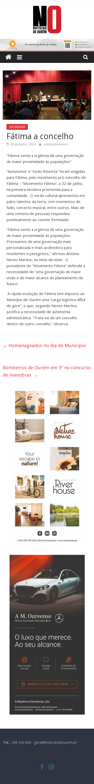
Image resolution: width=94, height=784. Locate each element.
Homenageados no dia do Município (44, 345)
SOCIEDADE (17, 127)
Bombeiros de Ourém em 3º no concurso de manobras (47, 371)
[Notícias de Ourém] (8, 57)
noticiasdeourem (55, 144)
